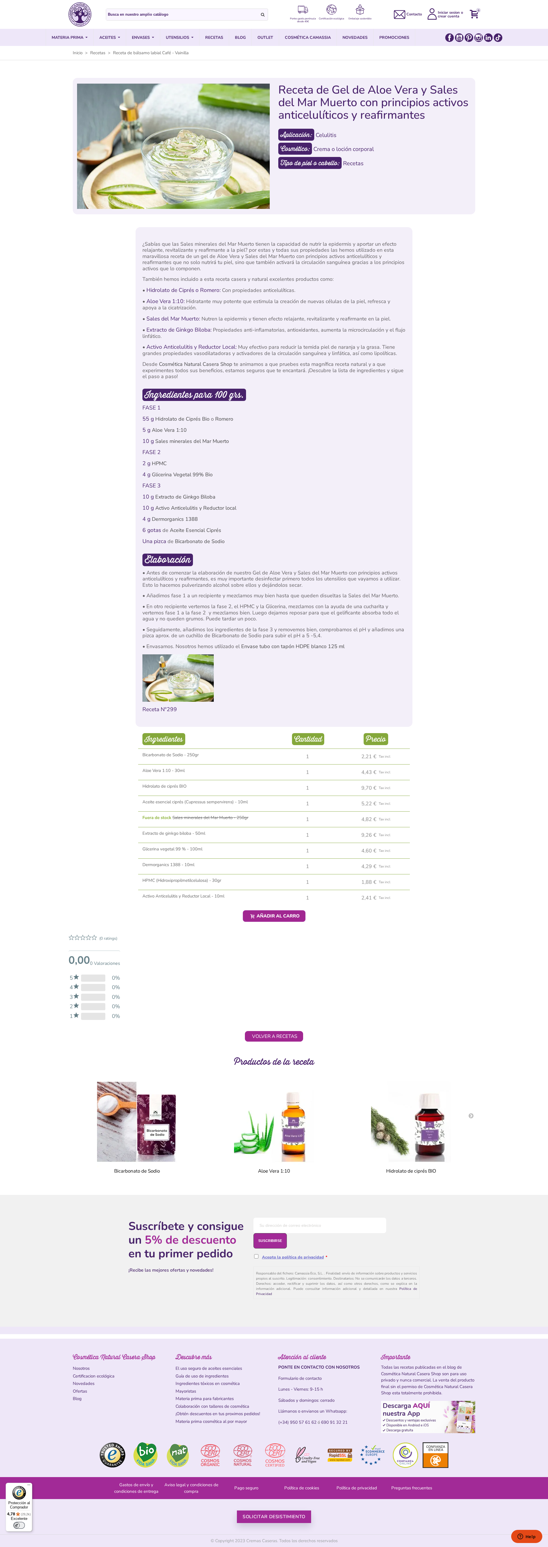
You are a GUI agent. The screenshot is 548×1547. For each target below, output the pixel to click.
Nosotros (81, 1368)
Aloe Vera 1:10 (169, 430)
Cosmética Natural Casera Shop (195, 364)
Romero (224, 419)
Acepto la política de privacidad (293, 1257)
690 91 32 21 (334, 1422)
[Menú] (28, 1486)
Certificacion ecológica (93, 1376)
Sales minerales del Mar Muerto (192, 441)
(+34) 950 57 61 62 (297, 1422)
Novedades (83, 1383)
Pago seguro (246, 1488)
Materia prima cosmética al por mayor (211, 1421)
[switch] (19, 1525)
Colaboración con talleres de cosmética (212, 1406)
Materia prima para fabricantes (205, 1398)
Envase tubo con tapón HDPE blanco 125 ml (292, 646)
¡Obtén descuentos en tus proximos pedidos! (218, 1414)
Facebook (449, 37)
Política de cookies (301, 1488)
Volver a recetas (274, 1036)
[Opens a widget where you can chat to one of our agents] (526, 1537)
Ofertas (80, 1391)
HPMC (159, 463)
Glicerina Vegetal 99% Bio (182, 474)
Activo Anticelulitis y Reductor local (195, 508)
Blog (77, 1398)
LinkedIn (488, 37)
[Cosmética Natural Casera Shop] (79, 14)
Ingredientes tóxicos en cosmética (208, 1383)
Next (471, 1115)
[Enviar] (263, 14)
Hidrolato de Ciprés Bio (182, 419)
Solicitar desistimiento (274, 1517)
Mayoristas (186, 1391)
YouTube (459, 37)
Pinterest (469, 37)
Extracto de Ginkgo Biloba (185, 496)
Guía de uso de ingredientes (202, 1376)
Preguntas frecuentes (411, 1488)
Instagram (478, 37)
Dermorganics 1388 (175, 519)
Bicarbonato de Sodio (200, 541)
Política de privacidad (357, 1488)
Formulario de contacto (300, 1378)
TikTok (498, 37)
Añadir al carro (277, 916)
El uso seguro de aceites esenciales (209, 1368)
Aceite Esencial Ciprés (195, 530)
